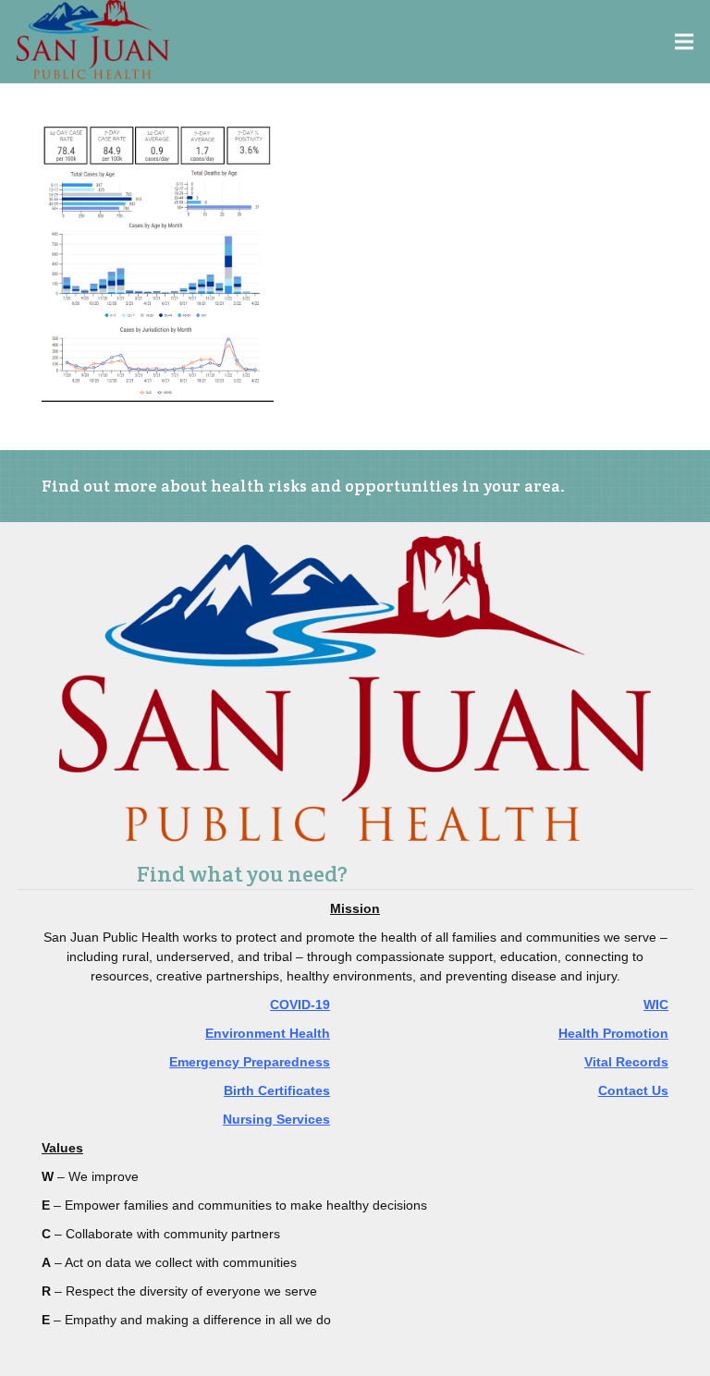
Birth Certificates (277, 1090)
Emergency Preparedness (249, 1061)
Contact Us (633, 1090)
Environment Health (267, 1033)
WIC (655, 1004)
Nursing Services (276, 1119)
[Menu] (684, 41)
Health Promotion (613, 1033)
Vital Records (626, 1061)
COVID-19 (300, 1004)
